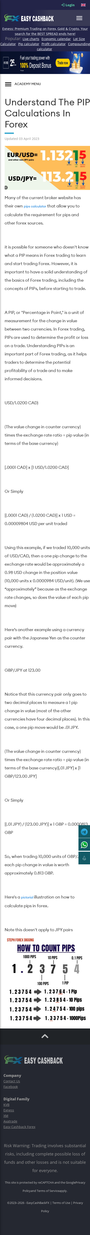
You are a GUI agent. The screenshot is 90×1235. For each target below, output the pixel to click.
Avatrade (10, 1121)
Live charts (31, 39)
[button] (84, 5)
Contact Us (11, 1081)
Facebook (10, 1086)
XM (5, 1116)
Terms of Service (48, 1191)
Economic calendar (56, 39)
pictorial (27, 897)
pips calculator (35, 206)
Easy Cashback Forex (19, 1127)
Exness (8, 1110)
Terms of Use (61, 1203)
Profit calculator (54, 44)
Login (73, 5)
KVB (6, 1104)
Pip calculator (28, 44)
